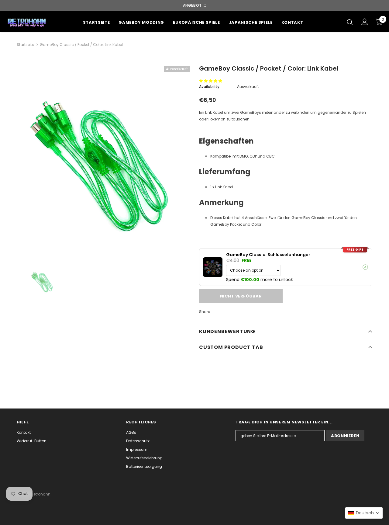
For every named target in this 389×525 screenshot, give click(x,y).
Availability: (209, 86)
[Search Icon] (350, 22)
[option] (103, 160)
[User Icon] (364, 22)
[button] (211, 80)
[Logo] (27, 22)
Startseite (25, 44)
